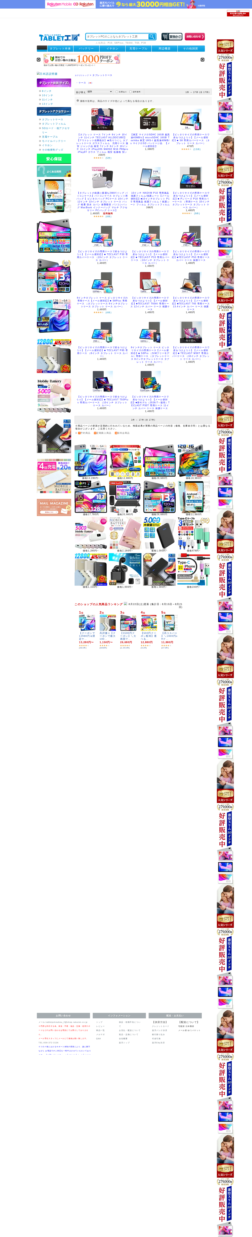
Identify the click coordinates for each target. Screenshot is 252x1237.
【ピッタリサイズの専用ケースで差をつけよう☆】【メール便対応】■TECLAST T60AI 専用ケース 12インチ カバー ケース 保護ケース (150, 304)
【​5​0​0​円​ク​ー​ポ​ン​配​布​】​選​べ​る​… (149, 636)
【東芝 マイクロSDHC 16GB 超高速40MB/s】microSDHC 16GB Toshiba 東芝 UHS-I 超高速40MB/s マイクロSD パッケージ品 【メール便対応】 (150, 140)
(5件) (108, 158)
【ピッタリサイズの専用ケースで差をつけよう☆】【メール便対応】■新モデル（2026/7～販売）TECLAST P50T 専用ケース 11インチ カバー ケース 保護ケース (150, 402)
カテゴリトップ (82, 75)
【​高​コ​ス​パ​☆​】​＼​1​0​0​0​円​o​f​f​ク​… (169, 636)
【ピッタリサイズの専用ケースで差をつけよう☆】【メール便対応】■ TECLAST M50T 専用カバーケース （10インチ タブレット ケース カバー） (191, 353)
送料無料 (137, 92)
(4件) (108, 216)
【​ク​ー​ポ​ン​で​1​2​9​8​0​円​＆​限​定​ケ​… (87, 636)
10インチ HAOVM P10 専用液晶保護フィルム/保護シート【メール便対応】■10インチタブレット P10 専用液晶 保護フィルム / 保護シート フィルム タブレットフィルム (150, 199)
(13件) (197, 149)
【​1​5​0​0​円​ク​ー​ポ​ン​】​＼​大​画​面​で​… (128, 636)
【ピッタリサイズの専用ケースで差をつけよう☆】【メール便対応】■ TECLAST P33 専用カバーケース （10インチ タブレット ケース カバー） (150, 257)
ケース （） (86, 82)
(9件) (197, 213)
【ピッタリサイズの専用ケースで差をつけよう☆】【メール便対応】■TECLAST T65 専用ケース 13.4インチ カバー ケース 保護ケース (191, 304)
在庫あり (123, 92)
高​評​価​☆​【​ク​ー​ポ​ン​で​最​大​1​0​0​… (108, 636)
